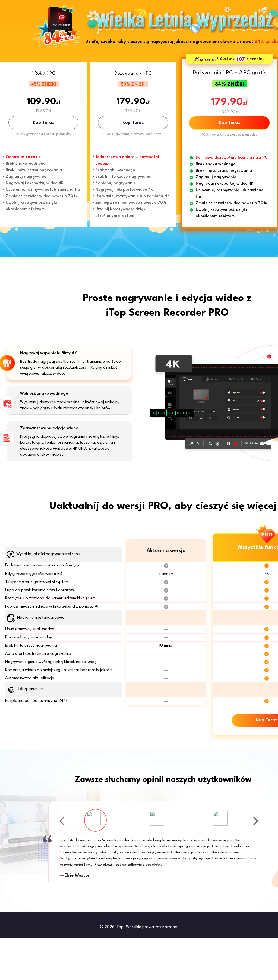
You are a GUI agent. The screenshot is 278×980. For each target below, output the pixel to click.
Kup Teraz (43, 122)
